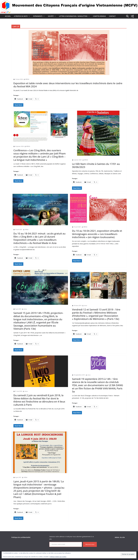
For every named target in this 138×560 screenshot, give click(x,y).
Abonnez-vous (89, 544)
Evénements (37, 16)
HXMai (26, 229)
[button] (29, 16)
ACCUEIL (8, 16)
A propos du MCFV (21, 16)
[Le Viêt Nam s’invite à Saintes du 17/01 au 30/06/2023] (98, 133)
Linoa (25, 309)
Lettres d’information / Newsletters (73, 16)
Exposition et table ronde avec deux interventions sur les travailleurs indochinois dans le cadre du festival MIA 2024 (67, 85)
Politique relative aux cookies (58, 557)
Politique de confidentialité (20, 537)
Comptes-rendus (99, 16)
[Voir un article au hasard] (132, 16)
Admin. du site (120, 537)
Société (51, 16)
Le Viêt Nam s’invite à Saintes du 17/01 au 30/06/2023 (96, 165)
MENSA (27, 79)
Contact (112, 16)
